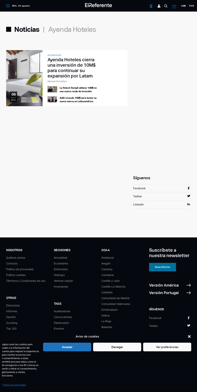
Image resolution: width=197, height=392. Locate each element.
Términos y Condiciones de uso (25, 280)
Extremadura (109, 309)
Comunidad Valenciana (115, 303)
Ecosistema (61, 263)
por (191, 6)
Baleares (106, 327)
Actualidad (60, 257)
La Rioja (106, 321)
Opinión (11, 317)
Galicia (105, 315)
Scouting (11, 322)
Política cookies (16, 275)
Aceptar (67, 347)
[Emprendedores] (159, 6)
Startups (59, 275)
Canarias (106, 269)
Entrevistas (61, 269)
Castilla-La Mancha (113, 286)
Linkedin (138, 204)
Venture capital (63, 280)
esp (174, 6)
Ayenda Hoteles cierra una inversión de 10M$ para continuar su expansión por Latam (72, 67)
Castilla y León (110, 280)
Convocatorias (63, 317)
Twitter (137, 196)
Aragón (105, 263)
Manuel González (57, 81)
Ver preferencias (167, 347)
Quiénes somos (15, 257)
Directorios (13, 305)
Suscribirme (162, 266)
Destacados (61, 322)
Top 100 (11, 328)
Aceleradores (62, 311)
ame (183, 6)
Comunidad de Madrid (115, 298)
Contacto (12, 263)
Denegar (117, 347)
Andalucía (107, 257)
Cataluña (107, 292)
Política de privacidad (14, 384)
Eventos (59, 328)
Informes (11, 311)
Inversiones (61, 286)
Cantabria (107, 275)
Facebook (139, 188)
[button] (189, 336)
